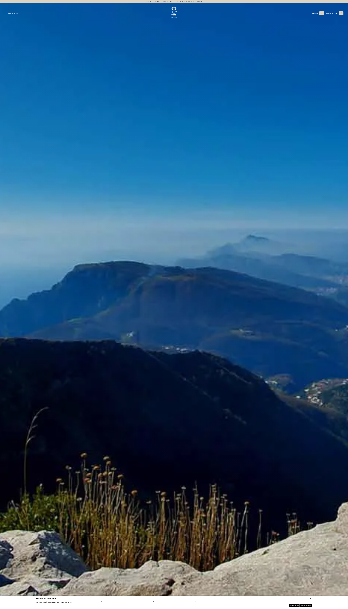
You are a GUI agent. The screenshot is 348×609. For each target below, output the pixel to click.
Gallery (149, 1)
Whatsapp (199, 1)
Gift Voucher (189, 1)
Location (179, 1)
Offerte (157, 1)
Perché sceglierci (168, 1)
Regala (315, 13)
